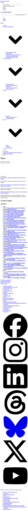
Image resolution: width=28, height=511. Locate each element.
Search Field (6, 4)
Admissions (8, 86)
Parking (5, 300)
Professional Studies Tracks (12, 57)
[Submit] (14, 6)
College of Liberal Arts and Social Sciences (12, 152)
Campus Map (6, 289)
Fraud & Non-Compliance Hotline (10, 498)
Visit (4, 7)
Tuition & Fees (6, 308)
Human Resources (7, 295)
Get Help (5, 294)
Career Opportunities (7, 290)
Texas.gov (5, 493)
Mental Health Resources (8, 298)
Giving (4, 149)
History (2, 23)
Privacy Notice (6, 500)
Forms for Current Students (12, 87)
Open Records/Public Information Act (11, 305)
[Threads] (15, 414)
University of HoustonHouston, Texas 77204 (5, 282)
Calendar (8, 146)
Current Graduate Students (11, 85)
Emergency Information (8, 293)
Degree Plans (9, 53)
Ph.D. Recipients (9, 89)
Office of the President (8, 299)
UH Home (5, 151)
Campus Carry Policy (8, 288)
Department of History (8, 153)
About (4, 25)
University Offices (7, 310)
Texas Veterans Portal (8, 306)
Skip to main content (5, 1)
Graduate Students (10, 118)
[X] (15, 463)
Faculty (7, 116)
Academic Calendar (7, 286)
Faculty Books (9, 147)
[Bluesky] (15, 438)
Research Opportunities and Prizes (13, 54)
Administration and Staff (11, 117)
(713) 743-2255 (4, 283)
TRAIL (5, 495)
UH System (5, 309)
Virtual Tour (5, 311)
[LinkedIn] (15, 389)
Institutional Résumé (7, 503)
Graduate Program (10, 84)
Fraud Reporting (6, 497)
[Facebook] (15, 337)
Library (4, 297)
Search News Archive (5, 161)
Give (4, 9)
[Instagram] (15, 361)
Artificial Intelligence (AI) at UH (10, 287)
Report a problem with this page (10, 492)
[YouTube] (15, 487)
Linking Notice (6, 499)
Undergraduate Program (11, 52)
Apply (4, 8)
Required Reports (7, 504)
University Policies (7, 509)
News (7, 145)
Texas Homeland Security (8, 494)
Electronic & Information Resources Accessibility (13, 505)
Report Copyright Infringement (10, 302)
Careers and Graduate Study (12, 56)
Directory (5, 292)
